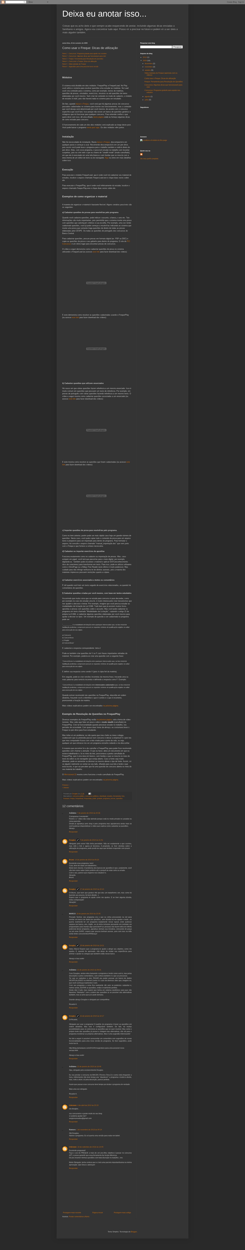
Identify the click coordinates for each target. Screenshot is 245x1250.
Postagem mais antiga (122, 1213)
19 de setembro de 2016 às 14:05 (90, 1147)
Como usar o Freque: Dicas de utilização (160, 78)
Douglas (72, 840)
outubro (148, 70)
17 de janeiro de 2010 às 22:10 (92, 889)
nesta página (98, 117)
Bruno (71, 860)
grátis (94, 798)
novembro (149, 67)
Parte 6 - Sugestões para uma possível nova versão (80, 66)
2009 (145, 61)
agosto (147, 97)
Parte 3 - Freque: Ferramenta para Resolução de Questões (82, 59)
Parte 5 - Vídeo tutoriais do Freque (74, 64)
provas (113, 798)
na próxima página (110, 706)
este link (96, 252)
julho (147, 100)
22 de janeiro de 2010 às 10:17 (92, 1016)
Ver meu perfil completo (149, 159)
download (103, 796)
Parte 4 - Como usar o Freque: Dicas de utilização (79, 61)
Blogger (134, 1232)
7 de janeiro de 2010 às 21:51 (91, 840)
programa (106, 798)
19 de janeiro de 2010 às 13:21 (92, 946)
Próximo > (65, 785)
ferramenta (117, 796)
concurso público (78, 796)
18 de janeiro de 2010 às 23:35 (88, 914)
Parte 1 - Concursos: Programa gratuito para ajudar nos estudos (84, 53)
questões (119, 798)
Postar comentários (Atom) (79, 1217)
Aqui (107, 158)
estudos (109, 796)
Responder (73, 832)
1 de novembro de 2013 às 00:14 (89, 1130)
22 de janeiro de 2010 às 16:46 (89, 1067)
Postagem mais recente (72, 1213)
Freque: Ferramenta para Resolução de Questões (163, 82)
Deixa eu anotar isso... (104, 13)
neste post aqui (93, 127)
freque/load (79, 798)
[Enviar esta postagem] (89, 794)
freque (72, 798)
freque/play (88, 798)
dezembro (149, 64)
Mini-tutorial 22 (70, 774)
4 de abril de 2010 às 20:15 (88, 1105)
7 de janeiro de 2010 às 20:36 (88, 813)
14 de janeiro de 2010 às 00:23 (87, 860)
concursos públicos (92, 796)
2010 (145, 57)
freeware (66, 798)
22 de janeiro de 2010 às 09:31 (89, 970)
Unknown (73, 1105)
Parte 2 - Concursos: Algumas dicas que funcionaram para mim (84, 56)
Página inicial (97, 1213)
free (123, 796)
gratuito (99, 798)
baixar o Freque (82, 104)
